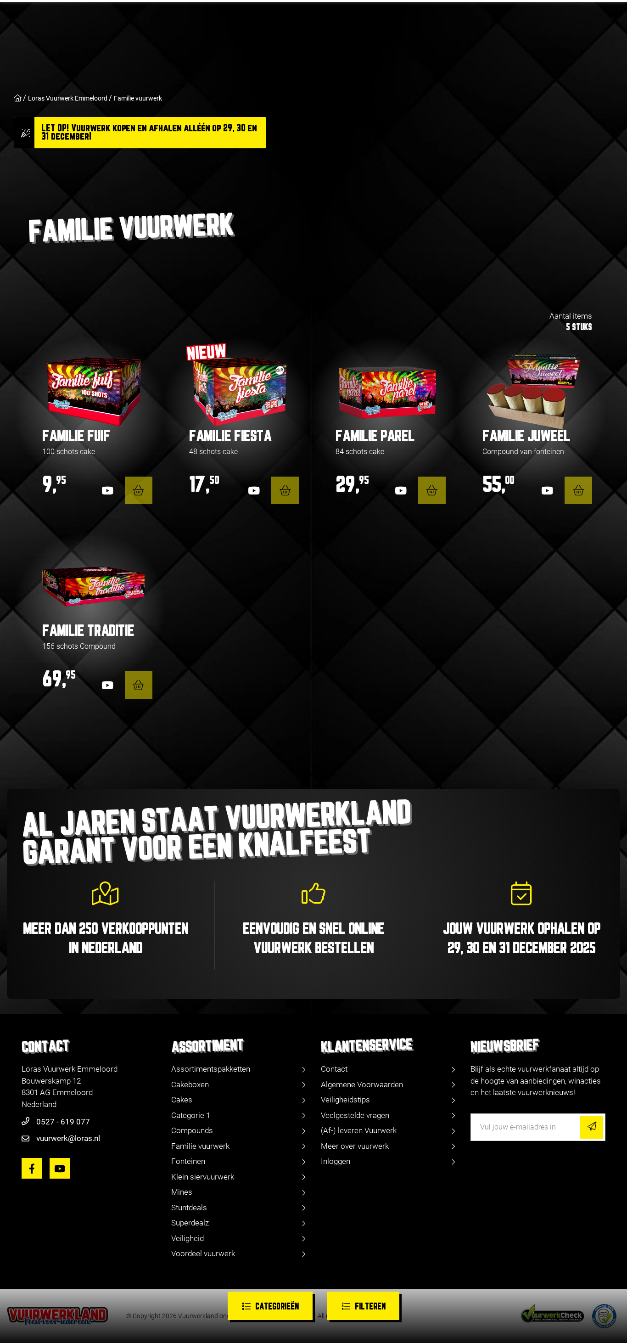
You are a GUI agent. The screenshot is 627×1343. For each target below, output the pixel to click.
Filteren (370, 1307)
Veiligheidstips (345, 1099)
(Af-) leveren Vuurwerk (359, 1130)
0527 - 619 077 (63, 1121)
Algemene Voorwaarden (362, 1084)
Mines (181, 1192)
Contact (334, 1068)
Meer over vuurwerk (355, 1146)
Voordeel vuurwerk (203, 1253)
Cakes (181, 1099)
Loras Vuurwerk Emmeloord (67, 98)
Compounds (192, 1130)
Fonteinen (188, 1161)
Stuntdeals (189, 1207)
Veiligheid (187, 1238)
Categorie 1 (190, 1115)
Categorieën (277, 1307)
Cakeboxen (190, 1084)
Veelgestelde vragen (355, 1115)
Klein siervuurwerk (202, 1176)
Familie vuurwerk (138, 98)
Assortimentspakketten (210, 1068)
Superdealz (190, 1222)
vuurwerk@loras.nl (68, 1138)
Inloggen (335, 1161)
